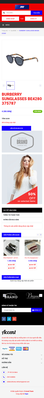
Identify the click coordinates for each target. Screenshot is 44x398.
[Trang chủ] (22, 7)
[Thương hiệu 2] (33, 295)
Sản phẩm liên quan (11, 235)
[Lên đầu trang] (40, 393)
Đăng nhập (10, 19)
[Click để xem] (22, 60)
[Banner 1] (22, 141)
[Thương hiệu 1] (11, 295)
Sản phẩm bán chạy (11, 277)
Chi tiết (12, 264)
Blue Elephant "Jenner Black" (13, 258)
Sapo (26, 394)
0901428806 (11, 377)
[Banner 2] (22, 179)
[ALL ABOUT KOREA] (10, 332)
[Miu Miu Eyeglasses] (32, 248)
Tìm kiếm (36, 13)
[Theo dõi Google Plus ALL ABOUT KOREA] (14, 319)
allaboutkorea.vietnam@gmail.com (18, 382)
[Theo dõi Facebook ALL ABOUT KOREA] (4, 319)
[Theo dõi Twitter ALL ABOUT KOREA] (9, 319)
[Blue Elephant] (11, 248)
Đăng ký (33, 19)
